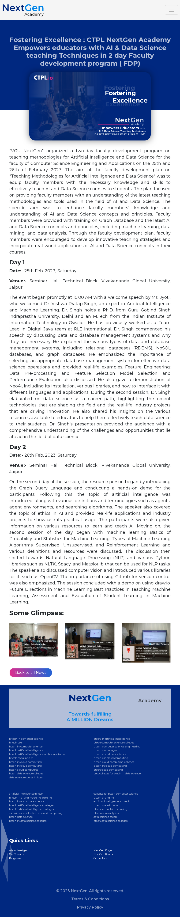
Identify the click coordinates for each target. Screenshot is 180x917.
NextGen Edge (103, 850)
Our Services (16, 854)
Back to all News (30, 672)
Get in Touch (101, 858)
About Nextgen (18, 850)
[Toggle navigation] (171, 10)
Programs (15, 858)
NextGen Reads (103, 854)
